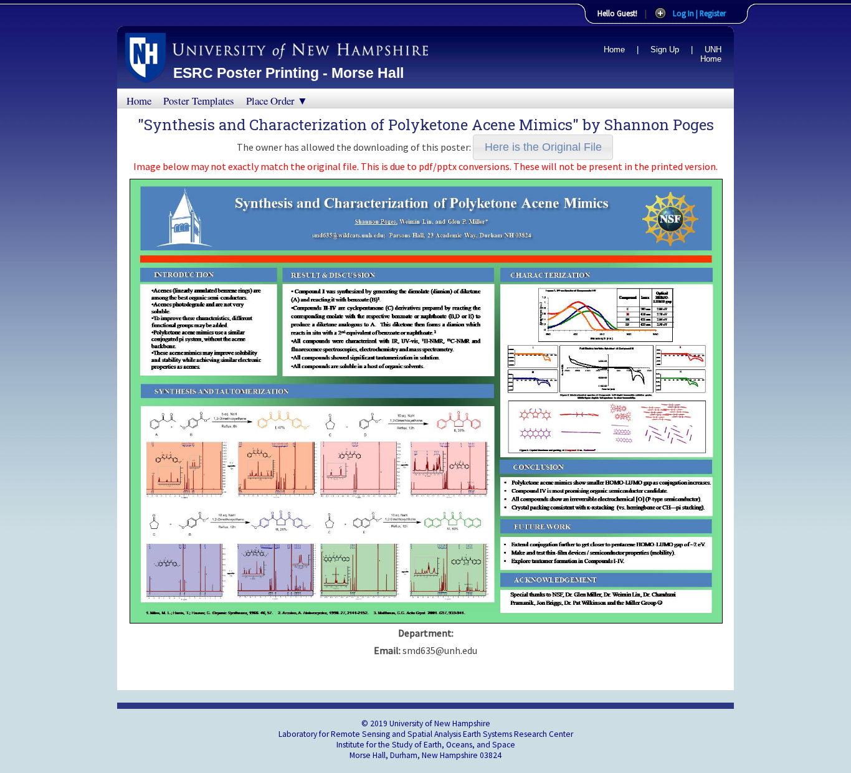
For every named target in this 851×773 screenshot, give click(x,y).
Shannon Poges (659, 125)
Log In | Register (699, 13)
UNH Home (710, 54)
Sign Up (664, 49)
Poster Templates (198, 100)
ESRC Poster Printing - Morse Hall (288, 73)
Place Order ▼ (277, 100)
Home (614, 49)
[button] (543, 147)
